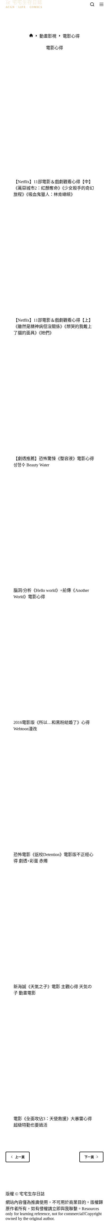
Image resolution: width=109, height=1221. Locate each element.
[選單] (101, 4)
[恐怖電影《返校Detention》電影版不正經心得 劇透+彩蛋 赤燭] (55, 796)
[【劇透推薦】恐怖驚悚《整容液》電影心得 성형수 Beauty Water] (55, 401)
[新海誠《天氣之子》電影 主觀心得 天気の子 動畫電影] (55, 929)
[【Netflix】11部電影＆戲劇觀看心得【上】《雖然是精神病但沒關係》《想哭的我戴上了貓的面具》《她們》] (55, 262)
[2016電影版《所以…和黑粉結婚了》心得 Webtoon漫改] (55, 664)
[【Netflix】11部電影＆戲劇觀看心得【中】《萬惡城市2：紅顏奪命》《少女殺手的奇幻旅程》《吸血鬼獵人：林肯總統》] (55, 124)
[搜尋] (92, 4)
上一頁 (20, 1157)
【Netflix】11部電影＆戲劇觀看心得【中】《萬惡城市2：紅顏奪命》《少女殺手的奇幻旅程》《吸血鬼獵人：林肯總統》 (53, 188)
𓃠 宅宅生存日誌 (24, 2)
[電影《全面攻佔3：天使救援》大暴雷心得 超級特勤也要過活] (55, 1061)
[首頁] (31, 36)
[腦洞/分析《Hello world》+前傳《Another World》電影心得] (55, 533)
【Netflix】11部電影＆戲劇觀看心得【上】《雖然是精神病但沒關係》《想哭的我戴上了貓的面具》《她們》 (53, 326)
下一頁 (89, 1157)
